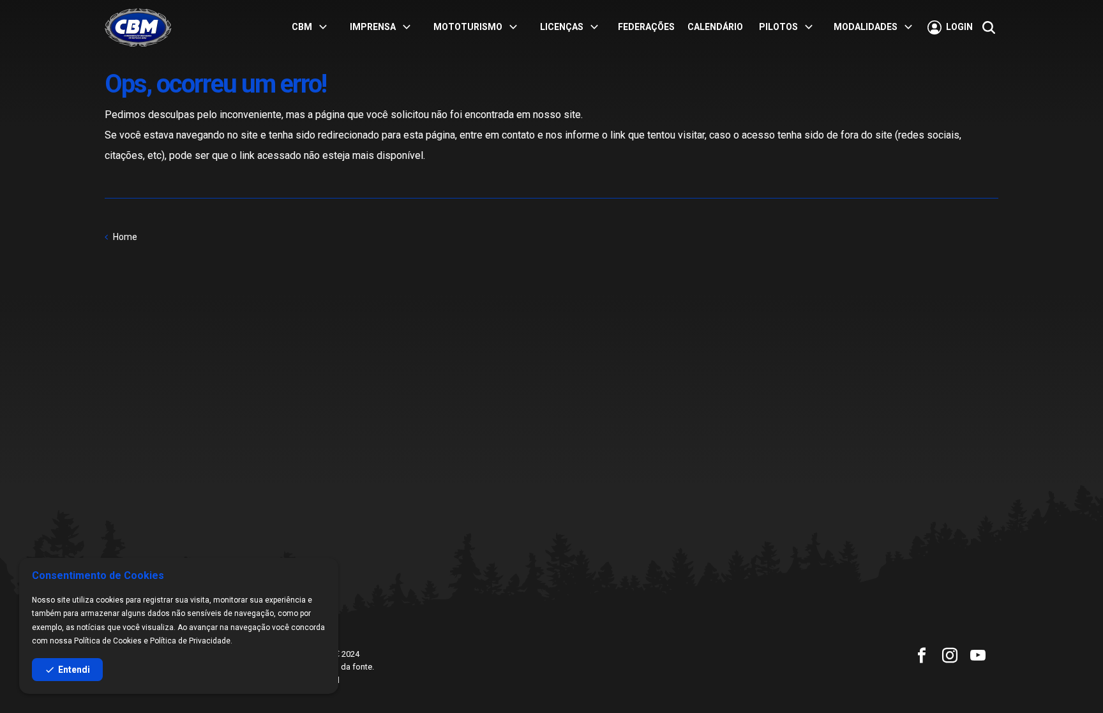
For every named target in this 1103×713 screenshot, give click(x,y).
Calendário (715, 27)
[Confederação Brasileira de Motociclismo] (138, 27)
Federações (646, 27)
